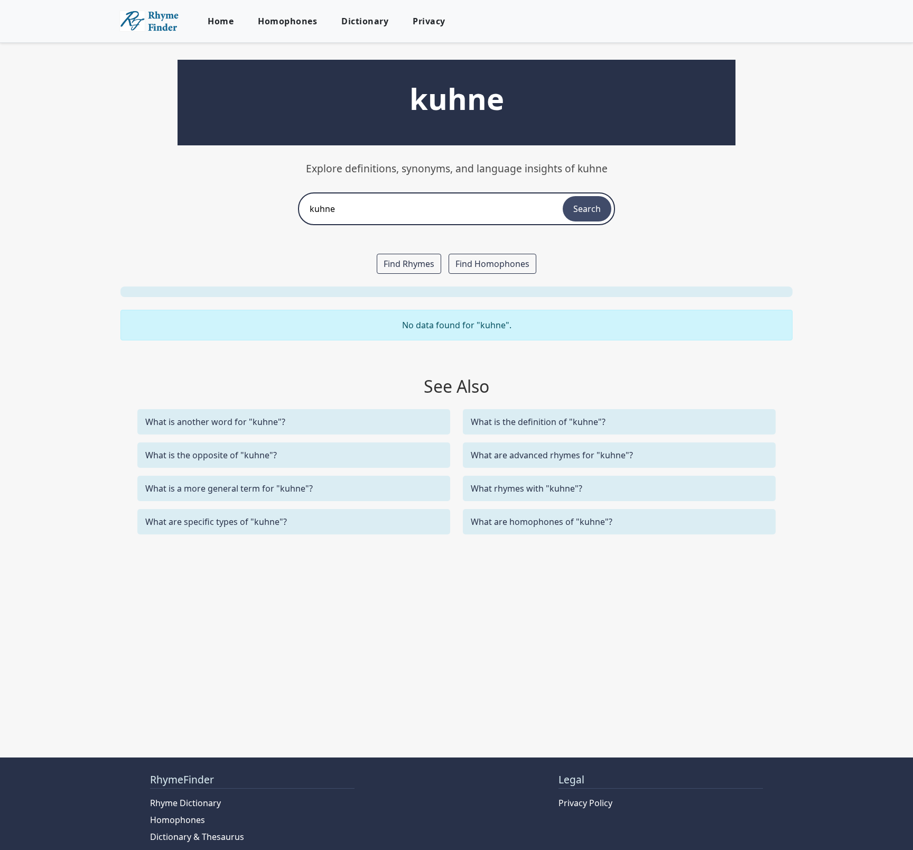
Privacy (429, 21)
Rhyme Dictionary (185, 803)
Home (221, 21)
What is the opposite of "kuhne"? (211, 455)
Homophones (287, 21)
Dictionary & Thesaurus (197, 837)
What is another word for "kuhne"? (215, 422)
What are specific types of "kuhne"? (216, 522)
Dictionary (364, 21)
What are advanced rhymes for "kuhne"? (552, 455)
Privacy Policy (585, 803)
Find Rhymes (409, 264)
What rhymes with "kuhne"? (526, 488)
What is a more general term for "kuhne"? (229, 488)
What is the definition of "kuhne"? (538, 422)
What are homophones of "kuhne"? (541, 522)
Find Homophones (492, 264)
